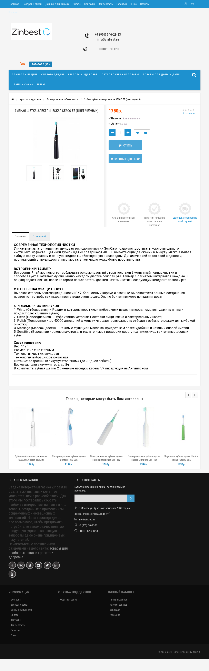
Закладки (115, 609)
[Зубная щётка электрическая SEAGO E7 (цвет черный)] (56, 140)
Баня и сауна (23, 84)
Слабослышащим (24, 74)
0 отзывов (189, 113)
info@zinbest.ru (108, 39)
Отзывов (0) (39, 236)
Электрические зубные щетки (62, 99)
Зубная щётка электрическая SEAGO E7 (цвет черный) (112, 99)
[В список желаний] (138, 132)
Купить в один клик (126, 159)
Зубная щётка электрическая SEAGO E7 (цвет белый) (29, 458)
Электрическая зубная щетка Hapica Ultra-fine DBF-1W (142, 458)
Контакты (89, 4)
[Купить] (19, 451)
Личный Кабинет (118, 599)
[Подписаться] (131, 498)
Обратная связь (68, 599)
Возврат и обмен (32, 4)
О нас (133, 4)
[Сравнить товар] (146, 132)
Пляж (41, 84)
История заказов (118, 604)
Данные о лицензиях (57, 4)
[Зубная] (34, 173)
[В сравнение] (38, 451)
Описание (20, 236)
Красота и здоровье (83, 74)
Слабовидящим (52, 74)
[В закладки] (29, 451)
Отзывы (144, 4)
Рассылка (115, 615)
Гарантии (122, 4)
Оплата (77, 4)
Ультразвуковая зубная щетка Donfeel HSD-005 (67, 458)
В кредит (13, 12)
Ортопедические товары (120, 74)
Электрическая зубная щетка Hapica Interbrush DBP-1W (104, 458)
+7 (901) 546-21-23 (108, 34)
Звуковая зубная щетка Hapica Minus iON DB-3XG (180, 458)
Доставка (14, 4)
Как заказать (106, 4)
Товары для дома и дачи (161, 74)
